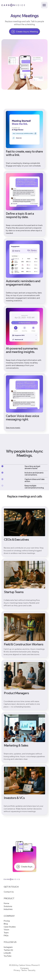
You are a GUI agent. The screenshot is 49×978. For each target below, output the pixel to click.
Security (31, 970)
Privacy (17, 970)
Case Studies (10, 927)
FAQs (6, 935)
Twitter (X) (8, 950)
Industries (8, 909)
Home (6, 903)
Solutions (8, 906)
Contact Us (9, 892)
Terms (24, 970)
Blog (6, 924)
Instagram (8, 947)
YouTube (7, 956)
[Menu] (44, 5)
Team (6, 932)
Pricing (7, 921)
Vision (6, 929)
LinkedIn (7, 953)
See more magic (13, 427)
